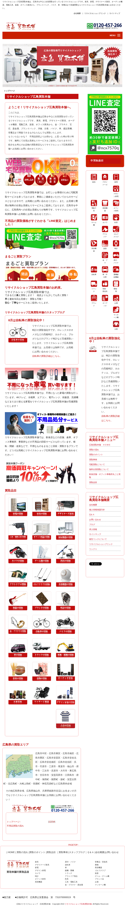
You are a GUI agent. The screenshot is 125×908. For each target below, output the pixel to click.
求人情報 (93, 529)
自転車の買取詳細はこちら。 (47, 356)
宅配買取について (97, 464)
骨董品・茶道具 (101, 862)
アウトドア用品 (71, 876)
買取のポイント (96, 454)
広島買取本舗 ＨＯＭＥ (100, 445)
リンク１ (93, 549)
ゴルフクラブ (100, 870)
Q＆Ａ (92, 514)
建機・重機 (69, 870)
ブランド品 (99, 879)
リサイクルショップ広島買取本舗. (78, 904)
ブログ (92, 524)
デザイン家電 (40, 870)
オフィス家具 (40, 879)
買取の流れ (94, 450)
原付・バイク (70, 862)
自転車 (67, 865)
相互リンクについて (98, 539)
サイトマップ (114, 13)
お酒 (96, 882)
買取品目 (93, 482)
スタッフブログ (77, 852)
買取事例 (93, 459)
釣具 (67, 879)
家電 (37, 867)
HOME (11, 852)
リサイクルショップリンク (95, 13)
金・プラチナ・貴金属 (74, 885)
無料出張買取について (99, 469)
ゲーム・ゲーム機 (102, 876)
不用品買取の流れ (15, 826)
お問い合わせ (95, 519)
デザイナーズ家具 (42, 865)
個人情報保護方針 (97, 510)
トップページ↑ (14, 822)
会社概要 (77, 13)
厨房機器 (38, 882)
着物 (96, 865)
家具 (37, 862)
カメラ (37, 873)
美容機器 (98, 867)
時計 (37, 876)
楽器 (96, 873)
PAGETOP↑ (73, 845)
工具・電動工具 (71, 882)
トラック (68, 873)
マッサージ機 (100, 885)
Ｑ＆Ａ (90, 852)
